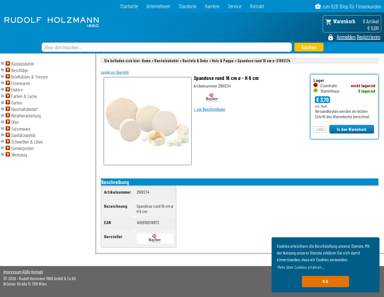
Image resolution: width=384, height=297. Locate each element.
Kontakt (257, 6)
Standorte (187, 6)
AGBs (26, 271)
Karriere (212, 6)
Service (234, 6)
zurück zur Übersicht (115, 72)
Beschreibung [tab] (115, 182)
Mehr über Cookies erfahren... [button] (301, 267)
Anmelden (346, 36)
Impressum (12, 271)
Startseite (129, 6)
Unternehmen (158, 6)
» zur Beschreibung (209, 108)
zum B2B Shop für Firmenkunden (351, 6)
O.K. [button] (325, 281)
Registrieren (368, 36)
